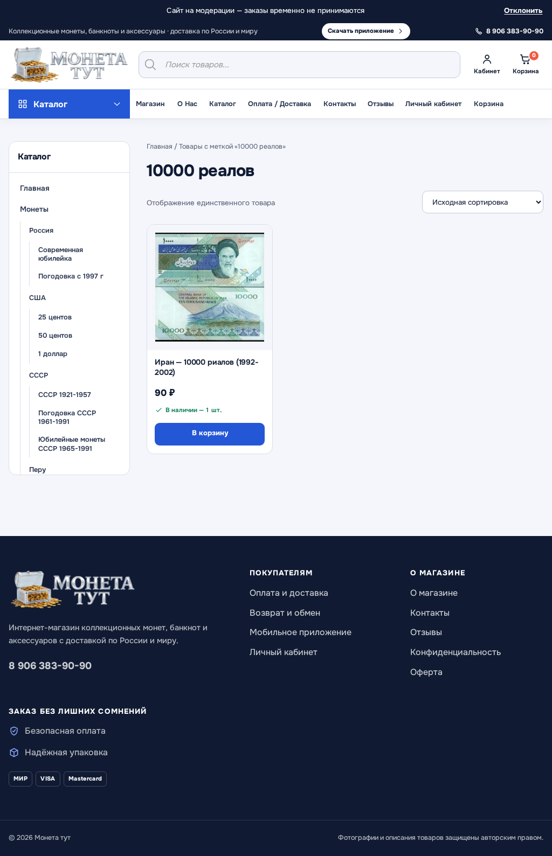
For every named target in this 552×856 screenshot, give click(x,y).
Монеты (34, 209)
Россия (41, 230)
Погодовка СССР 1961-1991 (67, 418)
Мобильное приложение (300, 632)
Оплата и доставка (289, 592)
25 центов (55, 317)
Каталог (222, 104)
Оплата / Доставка (279, 104)
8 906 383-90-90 (50, 665)
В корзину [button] (210, 432)
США (37, 298)
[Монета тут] (69, 64)
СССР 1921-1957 (64, 395)
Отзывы (381, 104)
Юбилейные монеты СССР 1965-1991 (71, 444)
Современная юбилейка (60, 254)
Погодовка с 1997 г (71, 276)
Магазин (150, 104)
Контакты (339, 104)
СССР (38, 375)
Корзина (488, 104)
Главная (35, 188)
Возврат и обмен (285, 612)
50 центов (55, 335)
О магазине (434, 592)
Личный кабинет (433, 104)
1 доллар (52, 354)
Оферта (426, 672)
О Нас (187, 104)
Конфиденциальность (455, 652)
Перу (37, 469)
